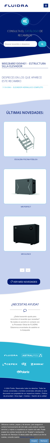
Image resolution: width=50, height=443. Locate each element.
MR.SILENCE (26, 254)
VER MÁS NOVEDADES (25, 281)
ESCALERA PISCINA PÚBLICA (25, 159)
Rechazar (44, 441)
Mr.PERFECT (26, 207)
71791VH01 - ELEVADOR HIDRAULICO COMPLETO (22, 87)
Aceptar (34, 441)
